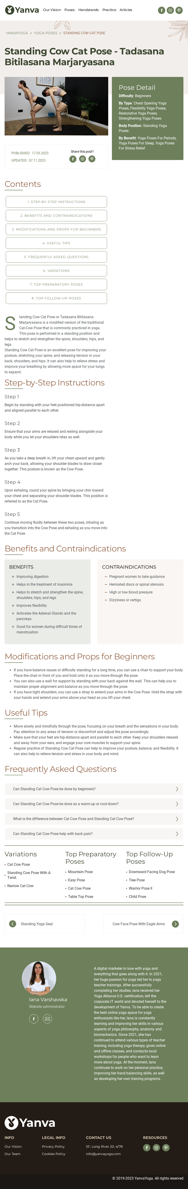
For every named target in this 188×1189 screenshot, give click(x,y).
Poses (69, 10)
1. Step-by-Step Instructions (57, 202)
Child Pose (137, 896)
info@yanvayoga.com (103, 1154)
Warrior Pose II (140, 888)
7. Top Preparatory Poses (56, 284)
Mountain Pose (80, 872)
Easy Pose (76, 880)
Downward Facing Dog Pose (152, 872)
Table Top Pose (80, 896)
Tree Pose (137, 880)
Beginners (143, 96)
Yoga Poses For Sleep (136, 143)
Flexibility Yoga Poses (148, 108)
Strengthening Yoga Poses (140, 118)
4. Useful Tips (56, 243)
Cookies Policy (53, 1154)
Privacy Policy (53, 1146)
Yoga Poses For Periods (157, 138)
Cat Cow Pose (18, 864)
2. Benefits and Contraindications (56, 216)
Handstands (88, 10)
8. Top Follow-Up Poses (56, 298)
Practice (109, 10)
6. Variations (56, 271)
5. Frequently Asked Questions (56, 257)
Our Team (12, 1154)
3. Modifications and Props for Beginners (56, 229)
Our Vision (52, 10)
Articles (126, 10)
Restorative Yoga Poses (138, 113)
